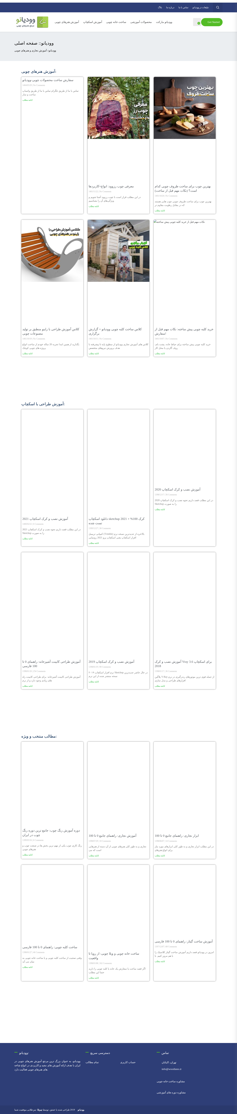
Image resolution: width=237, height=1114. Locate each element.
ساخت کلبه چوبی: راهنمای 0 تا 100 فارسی (49, 947)
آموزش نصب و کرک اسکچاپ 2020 (177, 489)
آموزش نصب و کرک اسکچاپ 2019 (111, 661)
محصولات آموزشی (141, 21)
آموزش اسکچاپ (92, 21)
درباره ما (170, 7)
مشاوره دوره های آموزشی (171, 1092)
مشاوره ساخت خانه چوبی (171, 1081)
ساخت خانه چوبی (116, 21)
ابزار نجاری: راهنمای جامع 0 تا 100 (177, 835)
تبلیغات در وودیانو (201, 7)
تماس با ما (183, 7)
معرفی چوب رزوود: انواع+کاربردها (111, 186)
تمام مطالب (92, 1062)
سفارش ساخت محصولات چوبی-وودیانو (47, 80)
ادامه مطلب (27, 100)
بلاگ (160, 7)
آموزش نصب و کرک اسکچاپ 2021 (45, 519)
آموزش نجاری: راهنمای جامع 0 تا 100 (112, 835)
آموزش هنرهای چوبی (67, 21)
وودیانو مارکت (164, 21)
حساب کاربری (128, 1062)
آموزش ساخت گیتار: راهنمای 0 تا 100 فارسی (184, 941)
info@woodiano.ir (171, 1069)
